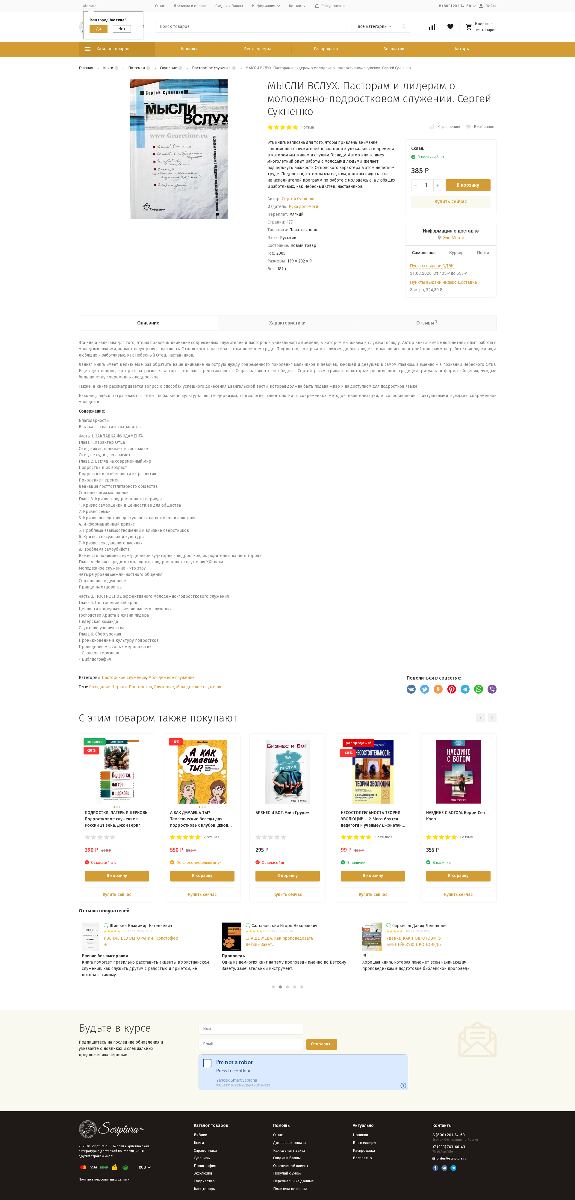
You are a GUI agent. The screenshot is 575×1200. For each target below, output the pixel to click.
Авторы (462, 49)
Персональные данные (293, 1181)
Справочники (205, 1150)
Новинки (189, 49)
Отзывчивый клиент (290, 1165)
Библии (200, 1135)
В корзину (468, 185)
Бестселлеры (257, 49)
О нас (160, 6)
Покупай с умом (287, 1173)
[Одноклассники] (438, 689)
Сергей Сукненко (299, 198)
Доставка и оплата (190, 6)
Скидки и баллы (229, 6)
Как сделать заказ (289, 1150)
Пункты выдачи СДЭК (432, 265)
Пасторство (140, 686)
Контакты (297, 6)
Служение (168, 68)
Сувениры (202, 1158)
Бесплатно (393, 49)
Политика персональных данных (104, 1179)
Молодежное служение (171, 677)
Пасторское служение (211, 68)
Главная (86, 68)
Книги (108, 68)
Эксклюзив (203, 1173)
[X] (424, 689)
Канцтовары (205, 1189)
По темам (136, 68)
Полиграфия (205, 1165)
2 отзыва (212, 837)
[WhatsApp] (478, 689)
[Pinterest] (451, 689)
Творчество (204, 1181)
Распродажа (326, 49)
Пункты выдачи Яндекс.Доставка (443, 282)
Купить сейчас (451, 201)
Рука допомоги (303, 206)
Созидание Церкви (108, 686)
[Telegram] (465, 689)
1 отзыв (307, 127)
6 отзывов (383, 837)
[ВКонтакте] (411, 689)
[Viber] (492, 689)
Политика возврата (290, 1189)
